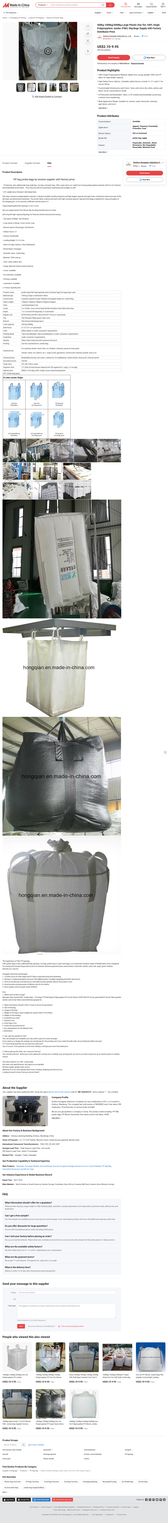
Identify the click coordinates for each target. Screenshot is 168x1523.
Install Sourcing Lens (64, 1499)
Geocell (56, 1166)
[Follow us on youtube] (157, 1499)
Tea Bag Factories (71, 1481)
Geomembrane (46, 1166)
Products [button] (42, 5)
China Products (46, 1507)
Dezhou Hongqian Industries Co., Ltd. (117, 36)
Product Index (126, 1507)
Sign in (163, 6)
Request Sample (137, 63)
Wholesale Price (98, 1507)
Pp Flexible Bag (127, 1481)
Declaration (110, 1514)
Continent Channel (112, 1507)
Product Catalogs (37, 1445)
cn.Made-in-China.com (107, 1510)
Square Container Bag (54, 17)
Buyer (109, 12)
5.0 (136, 166)
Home (4, 17)
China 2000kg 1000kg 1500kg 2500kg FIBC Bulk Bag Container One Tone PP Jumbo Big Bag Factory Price (83, 1377)
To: (15, 1299)
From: (14, 1292)
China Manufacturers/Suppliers (64, 1507)
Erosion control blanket (93, 1454)
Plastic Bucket (48, 1458)
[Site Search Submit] (110, 5)
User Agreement (97, 1514)
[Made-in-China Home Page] (15, 5)
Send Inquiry (113, 57)
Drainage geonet (49, 1454)
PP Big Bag (106, 1166)
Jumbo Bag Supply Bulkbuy (33, 1487)
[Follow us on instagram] (153, 1499)
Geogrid (63, 1166)
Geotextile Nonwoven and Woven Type (18, 1169)
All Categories (11, 12)
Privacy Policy (121, 1514)
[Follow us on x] (150, 1499)
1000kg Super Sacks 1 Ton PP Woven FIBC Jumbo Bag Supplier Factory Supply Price (16, 1424)
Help (121, 12)
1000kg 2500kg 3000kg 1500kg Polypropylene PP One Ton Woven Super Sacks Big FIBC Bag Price (48, 1377)
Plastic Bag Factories (12, 1481)
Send (21, 1326)
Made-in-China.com (73, 1510)
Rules (164, 12)
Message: (12, 1305)
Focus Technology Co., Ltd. (67, 1514)
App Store (9, 1499)
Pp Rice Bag (142, 1481)
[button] (103, 5)
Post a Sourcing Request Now (71, 1326)
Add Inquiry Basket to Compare (48, 96)
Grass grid (6, 1458)
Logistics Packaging (36, 17)
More (4, 1492)
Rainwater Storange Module (27, 1166)
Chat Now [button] (150, 57)
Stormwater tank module (11, 1450)
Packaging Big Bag (90, 1481)
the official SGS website (61, 1092)
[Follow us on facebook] (146, 1499)
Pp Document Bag (11, 1487)
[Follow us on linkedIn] (164, 1499)
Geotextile (47, 1450)
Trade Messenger (41, 1499)
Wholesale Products (84, 1507)
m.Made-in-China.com (90, 1510)
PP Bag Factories (32, 1481)
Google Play (24, 1499)
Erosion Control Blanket (91, 1166)
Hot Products (34, 1507)
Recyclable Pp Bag (109, 1481)
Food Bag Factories (51, 1481)
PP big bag (129, 1454)
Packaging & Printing (18, 17)
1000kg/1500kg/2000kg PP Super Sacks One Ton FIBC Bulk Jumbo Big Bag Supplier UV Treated (116, 1377)
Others (86, 1458)
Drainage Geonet (74, 1166)
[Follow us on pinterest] (160, 1499)
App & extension (135, 12)
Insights (135, 1507)
